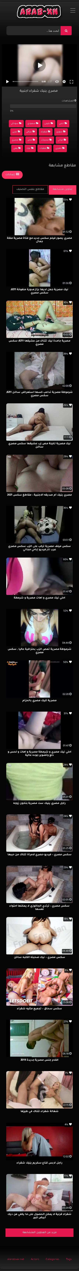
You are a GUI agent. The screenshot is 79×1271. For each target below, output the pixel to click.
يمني (15, 148)
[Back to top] (67, 1260)
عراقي (29, 132)
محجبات (45, 140)
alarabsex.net (15, 1259)
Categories (52, 1259)
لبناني (60, 140)
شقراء (44, 132)
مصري (15, 140)
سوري (59, 132)
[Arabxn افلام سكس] (39, 12)
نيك (28, 148)
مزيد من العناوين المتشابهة (40, 1232)
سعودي (31, 124)
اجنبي (61, 124)
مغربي (58, 148)
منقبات (43, 148)
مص (29, 140)
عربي (14, 132)
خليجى (47, 124)
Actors (35, 1259)
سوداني (14, 124)
